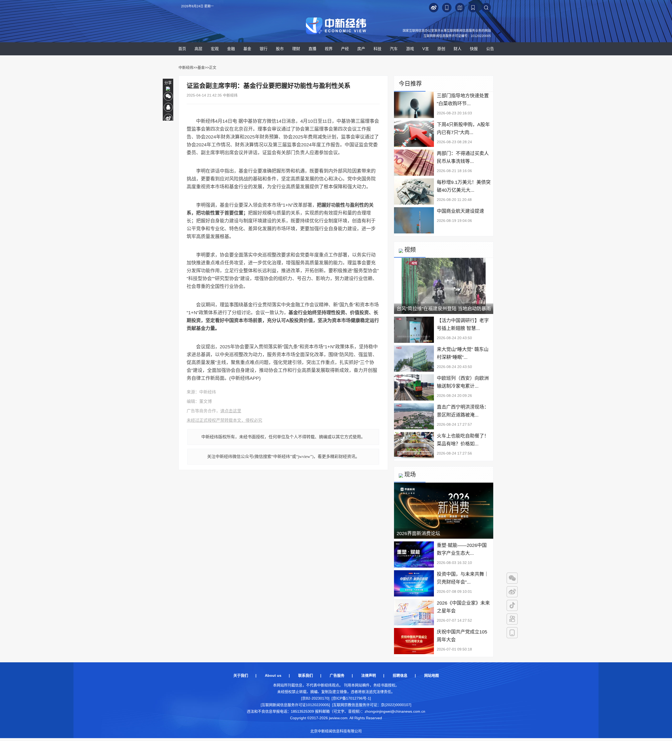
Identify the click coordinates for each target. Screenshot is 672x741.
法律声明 (368, 675)
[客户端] (512, 632)
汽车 (394, 48)
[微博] (512, 591)
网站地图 (431, 675)
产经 (345, 48)
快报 (474, 48)
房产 (361, 48)
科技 (377, 48)
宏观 (215, 48)
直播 (312, 48)
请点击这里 (230, 411)
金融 (231, 48)
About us (273, 675)
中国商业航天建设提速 (460, 211)
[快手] (512, 619)
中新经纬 (185, 67)
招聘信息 (400, 675)
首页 (182, 48)
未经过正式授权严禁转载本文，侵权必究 (224, 420)
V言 (425, 48)
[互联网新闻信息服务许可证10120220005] (295, 705)
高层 (198, 48)
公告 (490, 48)
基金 (247, 48)
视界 (329, 48)
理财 (296, 48)
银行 (263, 48)
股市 (280, 48)
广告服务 (337, 675)
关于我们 (240, 675)
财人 (457, 48)
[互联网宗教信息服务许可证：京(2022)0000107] (371, 705)
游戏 (410, 48)
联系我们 (305, 675)
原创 (441, 48)
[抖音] (512, 605)
